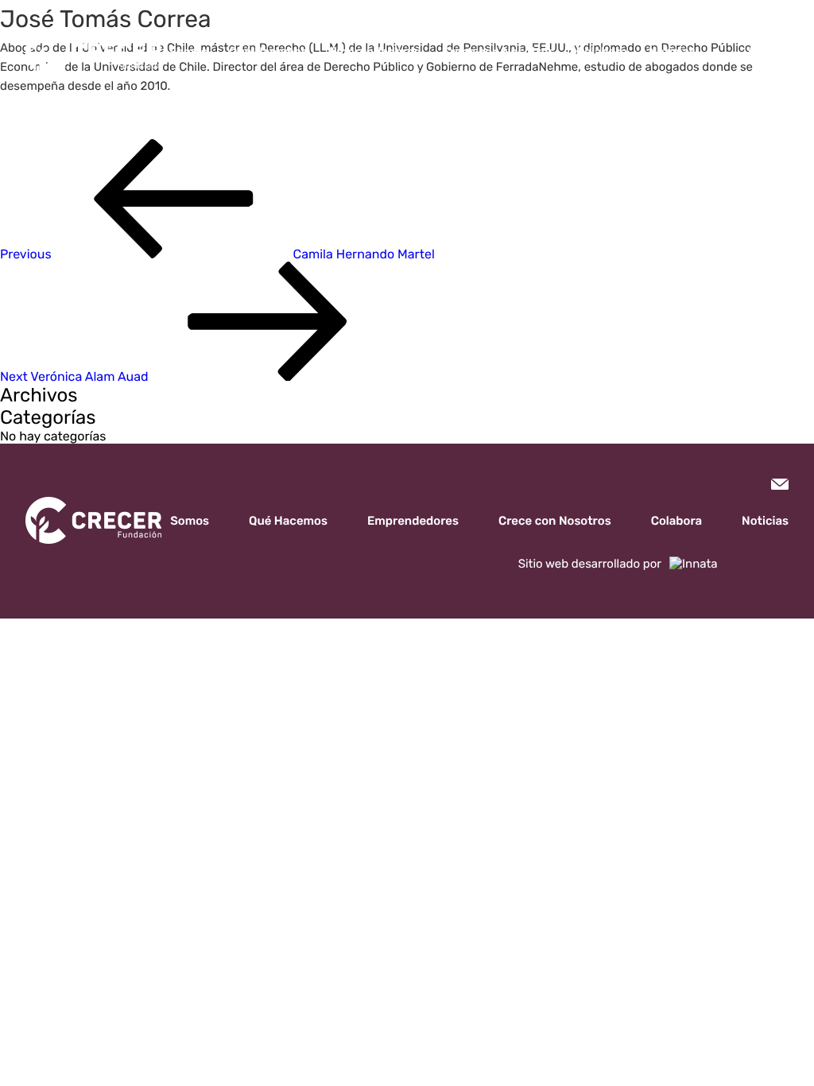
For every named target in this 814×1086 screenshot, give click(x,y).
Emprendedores (375, 52)
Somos (188, 52)
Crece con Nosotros (498, 52)
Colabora (601, 52)
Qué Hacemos (268, 52)
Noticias (672, 52)
